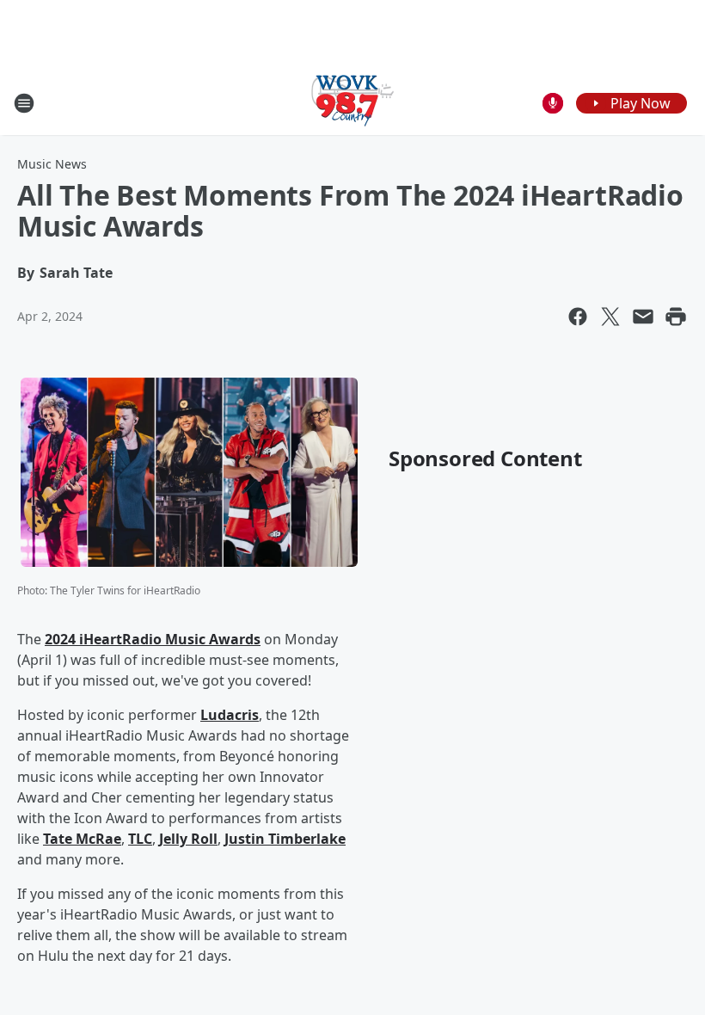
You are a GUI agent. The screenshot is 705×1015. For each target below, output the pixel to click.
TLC (140, 838)
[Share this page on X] (610, 316)
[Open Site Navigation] (24, 103)
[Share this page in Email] (643, 316)
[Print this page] (676, 316)
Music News (52, 164)
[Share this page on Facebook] (578, 316)
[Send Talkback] (553, 103)
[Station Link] (352, 103)
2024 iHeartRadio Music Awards (153, 639)
